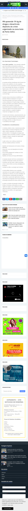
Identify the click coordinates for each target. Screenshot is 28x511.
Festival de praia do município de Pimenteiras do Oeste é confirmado (15, 450)
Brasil (3, 474)
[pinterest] (17, 8)
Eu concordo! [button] (7, 508)
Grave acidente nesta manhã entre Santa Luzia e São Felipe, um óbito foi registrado (17, 456)
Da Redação (5, 34)
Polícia (9, 15)
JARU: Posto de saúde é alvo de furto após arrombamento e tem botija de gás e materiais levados (16, 217)
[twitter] (13, 8)
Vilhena (3, 476)
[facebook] (10, 8)
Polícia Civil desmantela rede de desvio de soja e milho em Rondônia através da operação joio (16, 209)
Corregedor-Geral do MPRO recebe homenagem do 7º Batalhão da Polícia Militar (16, 463)
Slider (3, 478)
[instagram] (15, 8)
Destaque (4, 472)
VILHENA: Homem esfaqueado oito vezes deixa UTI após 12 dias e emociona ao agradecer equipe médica (16, 225)
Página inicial (4, 15)
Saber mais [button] (10, 505)
